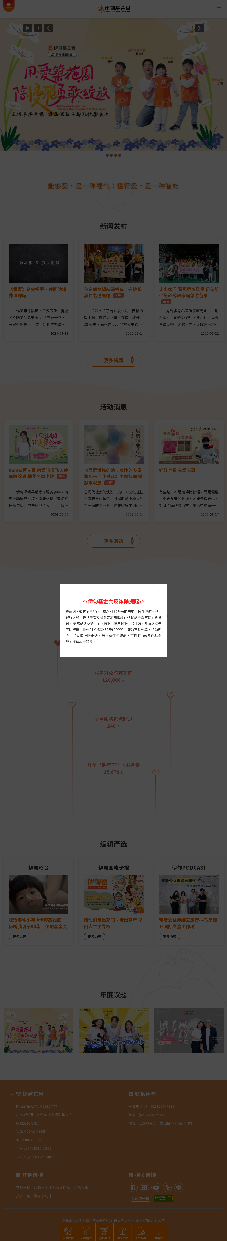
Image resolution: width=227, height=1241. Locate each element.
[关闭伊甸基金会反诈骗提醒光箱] (159, 591)
